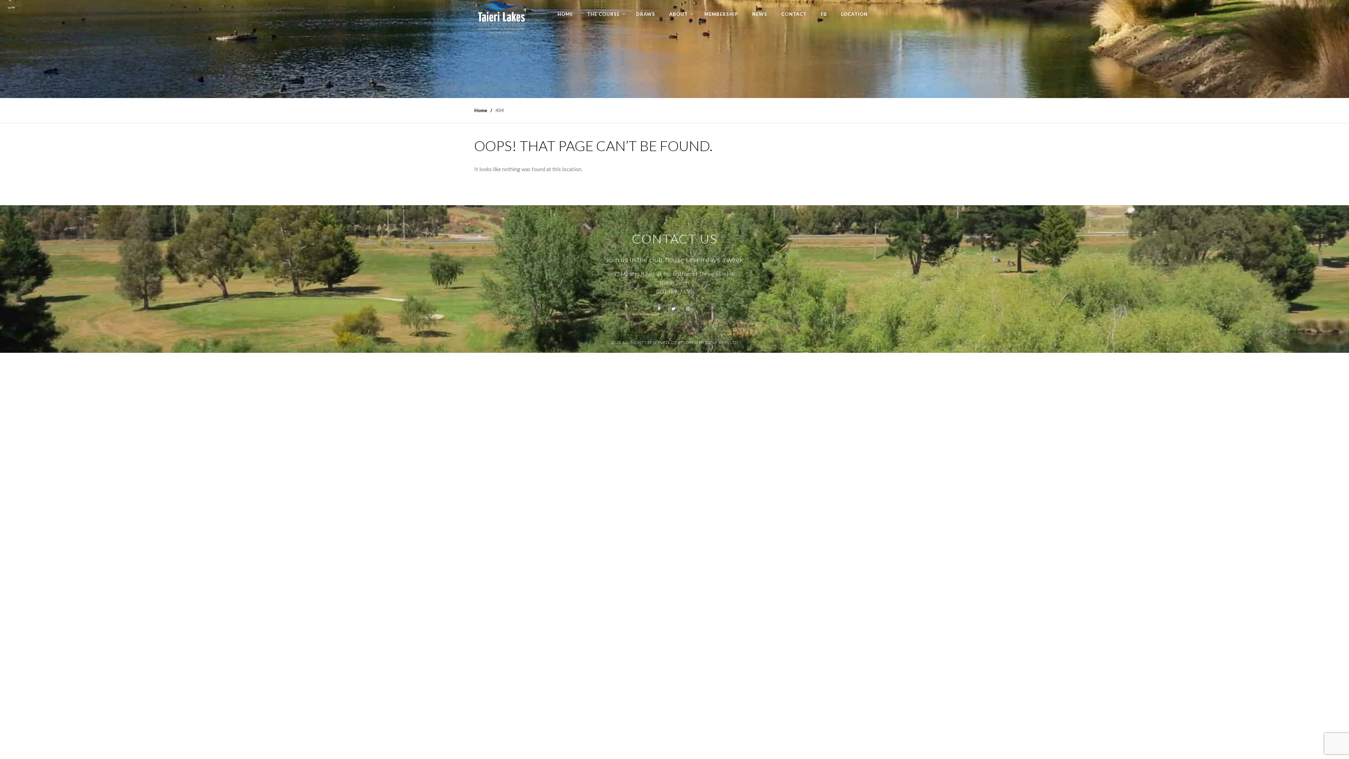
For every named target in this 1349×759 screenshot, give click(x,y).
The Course (603, 14)
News (759, 14)
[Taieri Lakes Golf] (501, 17)
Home (565, 14)
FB (824, 14)
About (678, 14)
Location (854, 14)
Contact (794, 14)
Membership (721, 14)
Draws (645, 14)
